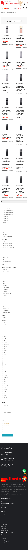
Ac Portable (5, 257)
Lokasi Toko (3, 507)
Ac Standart (5, 259)
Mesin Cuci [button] (4, 239)
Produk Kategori (10, 12)
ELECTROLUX (6, 350)
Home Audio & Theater (8, 208)
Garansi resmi (4, 516)
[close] (23, 4)
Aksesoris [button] (4, 315)
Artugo (5, 342)
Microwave (5, 303)
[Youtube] (8, 541)
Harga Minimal (7, 405)
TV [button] (2, 207)
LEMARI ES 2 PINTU (5, 35)
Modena (5, 371)
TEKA (5, 395)
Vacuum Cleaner (6, 310)
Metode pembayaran (6, 530)
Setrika (4, 306)
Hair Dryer (5, 295)
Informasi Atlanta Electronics (7, 503)
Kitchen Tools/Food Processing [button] (9, 267)
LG (4, 362)
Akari (5, 336)
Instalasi (2, 518)
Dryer (4, 241)
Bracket (4, 317)
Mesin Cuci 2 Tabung (7, 245)
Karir (2, 505)
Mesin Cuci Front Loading (8, 247)
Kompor (5, 273)
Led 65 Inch (5, 220)
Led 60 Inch (5, 218)
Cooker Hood (6, 271)
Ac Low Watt (5, 255)
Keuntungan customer (6, 514)
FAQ (1, 534)
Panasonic (6, 373)
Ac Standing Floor (7, 261)
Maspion (5, 364)
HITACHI (5, 358)
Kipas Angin (5, 299)
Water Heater (6, 328)
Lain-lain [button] (4, 320)
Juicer (4, 297)
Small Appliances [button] (5, 278)
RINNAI (5, 381)
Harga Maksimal (7, 412)
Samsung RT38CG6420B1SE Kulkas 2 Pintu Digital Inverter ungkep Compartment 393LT (20, 164)
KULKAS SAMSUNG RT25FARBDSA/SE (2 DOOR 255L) (6, 38)
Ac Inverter (5, 254)
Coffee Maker (6, 287)
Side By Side (5, 234)
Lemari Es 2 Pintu (6, 231)
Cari (7, 435)
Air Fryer (5, 281)
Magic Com (5, 301)
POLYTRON (6, 377)
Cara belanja (4, 526)
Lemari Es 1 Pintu (6, 229)
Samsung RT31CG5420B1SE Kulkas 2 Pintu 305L (6, 136)
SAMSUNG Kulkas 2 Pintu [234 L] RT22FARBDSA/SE (6, 86)
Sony (5, 391)
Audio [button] (3, 264)
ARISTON (5, 340)
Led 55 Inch (5, 216)
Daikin (5, 348)
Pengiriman (3, 528)
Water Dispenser (6, 312)
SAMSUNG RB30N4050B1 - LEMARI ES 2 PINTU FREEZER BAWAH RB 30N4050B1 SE (20, 87)
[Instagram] (5, 541)
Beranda (3, 12)
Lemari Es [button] (4, 225)
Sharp (5, 387)
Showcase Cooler (7, 232)
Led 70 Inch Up (6, 222)
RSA (4, 383)
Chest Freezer (6, 227)
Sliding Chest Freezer (7, 236)
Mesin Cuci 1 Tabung (7, 243)
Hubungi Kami (4, 524)
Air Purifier (5, 283)
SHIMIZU (5, 389)
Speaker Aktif (6, 308)
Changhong (6, 344)
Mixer (4, 275)
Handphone (5, 324)
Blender (5, 285)
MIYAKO (5, 370)
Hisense (5, 356)
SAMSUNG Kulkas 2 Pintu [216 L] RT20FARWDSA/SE (20, 64)
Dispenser (5, 291)
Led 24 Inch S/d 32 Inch (8, 210)
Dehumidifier (6, 289)
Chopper (5, 269)
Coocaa (5, 346)
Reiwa (5, 379)
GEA (4, 352)
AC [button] (2, 250)
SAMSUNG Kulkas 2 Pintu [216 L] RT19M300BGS (6, 64)
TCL (4, 393)
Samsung (6, 385)
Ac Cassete (5, 252)
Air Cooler (5, 279)
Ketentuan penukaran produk (7, 532)
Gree (5, 354)
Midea (5, 366)
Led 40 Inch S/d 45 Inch (8, 212)
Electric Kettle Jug (7, 293)
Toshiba (5, 397)
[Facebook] (2, 541)
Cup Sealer (5, 322)
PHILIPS (5, 375)
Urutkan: (9, 21)
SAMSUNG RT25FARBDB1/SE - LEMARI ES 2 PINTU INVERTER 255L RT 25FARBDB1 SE (20, 111)
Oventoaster (6, 304)
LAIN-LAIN (6, 360)
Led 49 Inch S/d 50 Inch (8, 214)
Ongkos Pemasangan (8, 326)
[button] (26, 8)
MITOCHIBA (6, 368)
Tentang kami (4, 501)
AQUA (5, 338)
